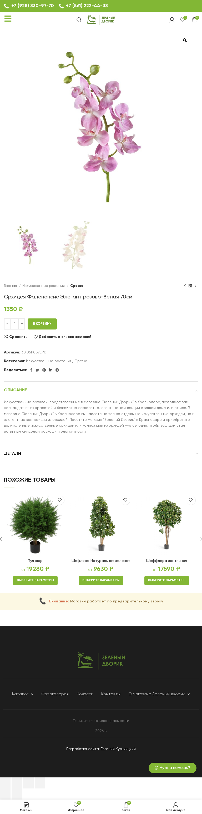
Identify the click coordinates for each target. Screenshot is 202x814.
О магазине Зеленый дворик (156, 694)
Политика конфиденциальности (101, 721)
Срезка (76, 286)
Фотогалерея (55, 694)
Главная (11, 286)
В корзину (42, 324)
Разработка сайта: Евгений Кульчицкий (101, 749)
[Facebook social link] (31, 370)
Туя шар (35, 561)
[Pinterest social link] (44, 370)
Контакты (110, 694)
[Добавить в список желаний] (59, 500)
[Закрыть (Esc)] (5, 782)
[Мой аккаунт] (172, 19)
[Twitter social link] (37, 370)
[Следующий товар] (195, 286)
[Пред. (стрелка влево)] (5, 794)
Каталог (20, 694)
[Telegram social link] (57, 370)
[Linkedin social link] (51, 370)
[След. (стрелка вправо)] (17, 794)
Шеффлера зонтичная (166, 561)
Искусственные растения (43, 286)
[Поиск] (79, 19)
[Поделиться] (17, 782)
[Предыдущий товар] (185, 286)
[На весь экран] (28, 782)
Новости (85, 694)
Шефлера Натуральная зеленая (101, 561)
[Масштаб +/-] (40, 782)
